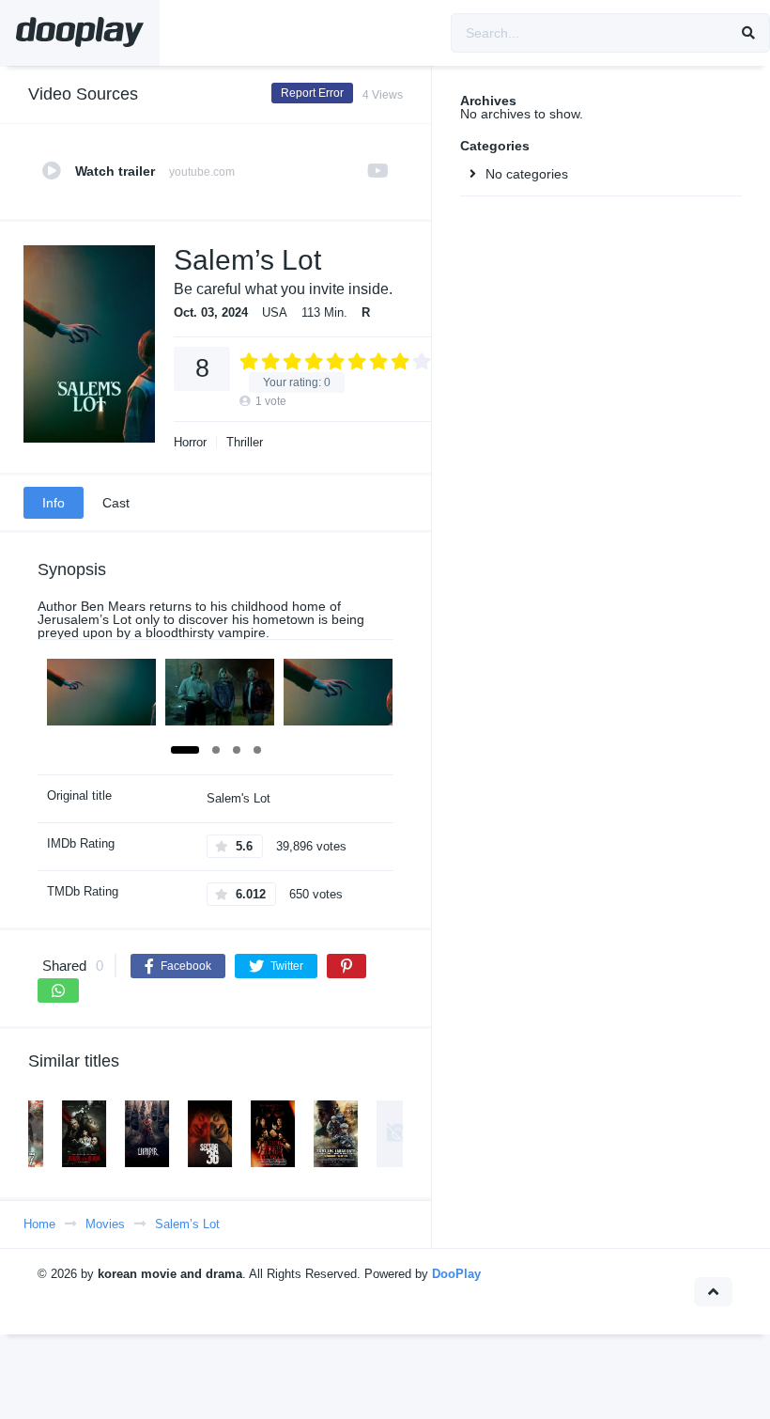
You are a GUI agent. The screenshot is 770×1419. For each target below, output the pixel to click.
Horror (190, 442)
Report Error (312, 93)
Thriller (244, 442)
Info (53, 502)
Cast (116, 502)
